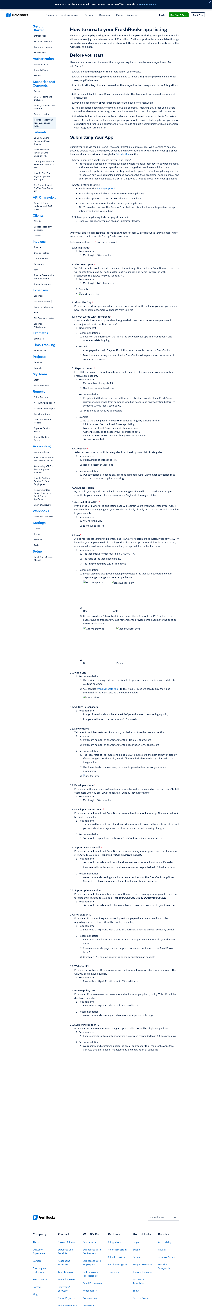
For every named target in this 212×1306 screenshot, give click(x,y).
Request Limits (41, 114)
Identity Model (41, 70)
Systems (38, 539)
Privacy (162, 1249)
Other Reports (41, 397)
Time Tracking (65, 1271)
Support (137, 1249)
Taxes (37, 269)
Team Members (41, 385)
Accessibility (164, 1242)
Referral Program (117, 1249)
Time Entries (40, 350)
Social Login (40, 52)
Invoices (38, 247)
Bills (36, 312)
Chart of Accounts (42, 504)
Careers (37, 1260)
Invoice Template (142, 1271)
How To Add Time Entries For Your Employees (42, 481)
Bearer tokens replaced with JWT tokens (43, 206)
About (36, 1242)
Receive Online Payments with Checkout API (41, 152)
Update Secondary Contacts (43, 228)
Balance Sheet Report (44, 408)
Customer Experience (39, 1251)
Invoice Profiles (41, 252)
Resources (104, 15)
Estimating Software (63, 1288)
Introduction (40, 35)
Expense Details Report (42, 430)
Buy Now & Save (178, 14)
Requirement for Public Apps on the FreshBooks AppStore (43, 494)
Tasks (36, 545)
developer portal (106, 188)
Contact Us (132, 15)
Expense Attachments (40, 325)
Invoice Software (67, 1242)
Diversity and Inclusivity (40, 1270)
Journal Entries (41, 452)
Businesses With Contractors (92, 1251)
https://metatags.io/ (108, 688)
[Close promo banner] (209, 2)
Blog (35, 1294)
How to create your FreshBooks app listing (43, 122)
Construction (90, 1298)
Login (162, 14)
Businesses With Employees (92, 1262)
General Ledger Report (41, 439)
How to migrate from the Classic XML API (44, 459)
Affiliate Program (117, 1257)
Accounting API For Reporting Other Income (43, 469)
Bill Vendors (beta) (43, 301)
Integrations (114, 1242)
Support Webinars (142, 1264)
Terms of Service (167, 1257)
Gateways (39, 528)
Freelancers (89, 1242)
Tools (136, 1290)
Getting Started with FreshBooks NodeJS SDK (44, 164)
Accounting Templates (139, 1281)
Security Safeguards (164, 1266)
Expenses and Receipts (65, 1251)
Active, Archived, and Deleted (44, 107)
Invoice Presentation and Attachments (44, 277)
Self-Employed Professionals (91, 1273)
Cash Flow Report (42, 414)
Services (38, 362)
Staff (36, 379)
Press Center (40, 1279)
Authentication (41, 64)
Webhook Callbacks (43, 516)
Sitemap (137, 1257)
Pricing (119, 15)
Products (50, 15)
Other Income (41, 258)
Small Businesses (69, 15)
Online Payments (42, 284)
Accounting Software (64, 1262)
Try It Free (198, 14)
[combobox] (163, 1217)
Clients (37, 221)
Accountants (90, 1290)
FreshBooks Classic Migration (43, 559)
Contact (37, 1286)
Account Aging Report (44, 402)
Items (37, 534)
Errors (37, 91)
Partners (89, 15)
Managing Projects (68, 1279)
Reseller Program (117, 1264)
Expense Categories (43, 307)
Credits (37, 235)
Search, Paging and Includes (43, 98)
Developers (114, 1271)
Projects (38, 368)
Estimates (39, 338)
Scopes (37, 75)
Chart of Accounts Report (42, 421)
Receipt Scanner (142, 1298)
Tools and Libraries (43, 47)
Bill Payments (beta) (44, 318)
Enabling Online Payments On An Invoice (42, 140)
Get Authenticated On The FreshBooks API (43, 188)
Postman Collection (43, 41)
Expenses (38, 295)
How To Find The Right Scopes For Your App (42, 176)
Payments (39, 264)
